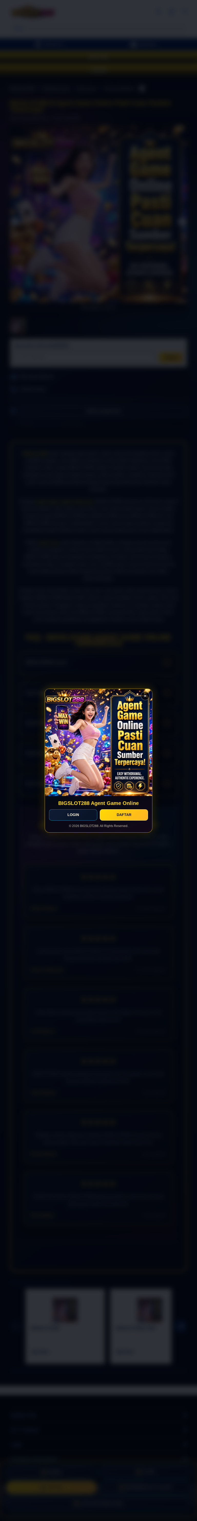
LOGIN (73, 815)
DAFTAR (124, 815)
